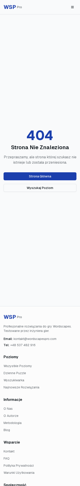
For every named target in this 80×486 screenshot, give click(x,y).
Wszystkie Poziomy (18, 366)
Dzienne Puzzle (15, 373)
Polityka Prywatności (19, 466)
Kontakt (9, 451)
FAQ (7, 458)
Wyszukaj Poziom (40, 188)
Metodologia (13, 423)
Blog (7, 430)
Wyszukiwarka (14, 380)
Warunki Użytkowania (19, 473)
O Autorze (11, 416)
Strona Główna (40, 176)
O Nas (8, 409)
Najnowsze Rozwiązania (21, 387)
